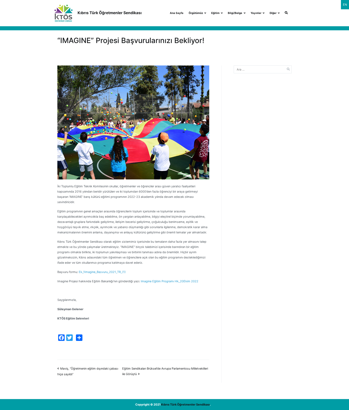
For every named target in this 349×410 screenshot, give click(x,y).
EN (345, 4)
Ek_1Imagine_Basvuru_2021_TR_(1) (102, 272)
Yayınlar (256, 13)
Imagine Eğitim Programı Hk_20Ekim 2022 (169, 281)
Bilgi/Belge (235, 13)
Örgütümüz (196, 13)
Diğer (273, 13)
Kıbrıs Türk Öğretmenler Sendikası (110, 13)
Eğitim (215, 13)
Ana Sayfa (176, 13)
